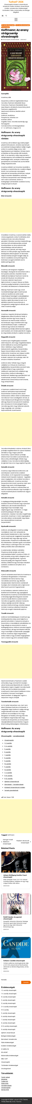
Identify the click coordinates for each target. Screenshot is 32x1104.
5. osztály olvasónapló (8, 1013)
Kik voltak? (4, 1052)
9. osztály (7, 761)
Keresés (4, 980)
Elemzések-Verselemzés (9, 1039)
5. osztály (7, 749)
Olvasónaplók (5, 27)
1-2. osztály (8, 743)
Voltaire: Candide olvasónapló (14, 961)
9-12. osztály (8, 779)
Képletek (4, 1079)
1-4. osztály (8, 773)
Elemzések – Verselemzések (13, 785)
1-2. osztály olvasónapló (8, 990)
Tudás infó (4, 1081)
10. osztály (7, 764)
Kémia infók (5, 1090)
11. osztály (7, 767)
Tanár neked (5, 1077)
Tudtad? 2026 (16, 1)
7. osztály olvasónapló (8, 1020)
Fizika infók (4, 1083)
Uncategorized (6, 1068)
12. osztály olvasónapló (8, 1003)
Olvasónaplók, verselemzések (11, 39)
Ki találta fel (5, 1049)
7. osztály (7, 755)
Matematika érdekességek (9, 1055)
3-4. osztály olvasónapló (9, 1007)
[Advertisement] (16, 216)
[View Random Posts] (2, 15)
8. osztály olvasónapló (8, 1023)
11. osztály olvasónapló (8, 1000)
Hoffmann (11, 835)
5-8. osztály (8, 776)
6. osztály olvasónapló (8, 1016)
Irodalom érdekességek (8, 1046)
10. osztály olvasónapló (8, 25)
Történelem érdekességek (9, 1065)
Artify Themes (16, 1102)
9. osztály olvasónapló (8, 1029)
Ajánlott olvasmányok (11, 782)
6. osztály (7, 752)
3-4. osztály (8, 746)
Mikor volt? (4, 1059)
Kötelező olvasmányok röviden (14, 787)
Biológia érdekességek (8, 1036)
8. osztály (7, 758)
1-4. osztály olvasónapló (8, 994)
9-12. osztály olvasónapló (22, 25)
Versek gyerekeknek (11, 790)
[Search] (6, 15)
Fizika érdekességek (7, 1042)
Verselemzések (6, 1086)
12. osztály (7, 770)
